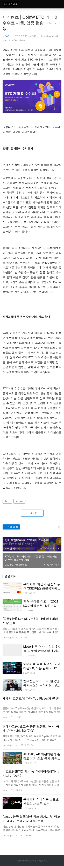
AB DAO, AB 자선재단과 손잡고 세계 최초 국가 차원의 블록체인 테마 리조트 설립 (41, 756)
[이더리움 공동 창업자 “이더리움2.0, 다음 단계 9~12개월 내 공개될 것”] (12, 668)
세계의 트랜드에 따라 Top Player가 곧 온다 (31, 700)
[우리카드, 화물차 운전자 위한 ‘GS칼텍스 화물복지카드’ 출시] (12, 588)
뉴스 (5, 40)
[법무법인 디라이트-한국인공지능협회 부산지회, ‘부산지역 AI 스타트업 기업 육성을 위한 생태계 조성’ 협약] (12, 685)
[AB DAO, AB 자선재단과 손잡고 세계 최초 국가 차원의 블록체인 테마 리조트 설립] (12, 758)
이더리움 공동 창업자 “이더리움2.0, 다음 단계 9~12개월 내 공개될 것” (42, 666)
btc (7, 501)
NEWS (6, 36)
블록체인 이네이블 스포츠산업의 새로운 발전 (41, 801)
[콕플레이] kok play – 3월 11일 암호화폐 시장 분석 (30, 621)
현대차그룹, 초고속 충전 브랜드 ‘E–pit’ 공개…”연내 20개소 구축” (31, 728)
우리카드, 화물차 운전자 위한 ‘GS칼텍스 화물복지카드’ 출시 (42, 586)
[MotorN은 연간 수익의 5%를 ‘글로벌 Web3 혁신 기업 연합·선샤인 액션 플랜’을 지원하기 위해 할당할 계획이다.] (12, 650)
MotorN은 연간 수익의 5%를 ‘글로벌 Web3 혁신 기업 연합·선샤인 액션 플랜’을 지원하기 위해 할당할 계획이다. (42, 649)
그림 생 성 (12, 526)
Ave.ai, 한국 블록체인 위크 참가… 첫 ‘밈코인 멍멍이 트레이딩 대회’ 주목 (31, 819)
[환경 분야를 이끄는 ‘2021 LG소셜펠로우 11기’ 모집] (12, 605)
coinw (19, 501)
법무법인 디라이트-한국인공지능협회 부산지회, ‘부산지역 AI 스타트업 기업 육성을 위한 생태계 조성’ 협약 (41, 683)
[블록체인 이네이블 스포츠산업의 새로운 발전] (12, 803)
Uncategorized (49, 36)
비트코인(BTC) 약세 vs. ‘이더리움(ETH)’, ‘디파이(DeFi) (31, 773)
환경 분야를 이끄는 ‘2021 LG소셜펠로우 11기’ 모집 (40, 603)
